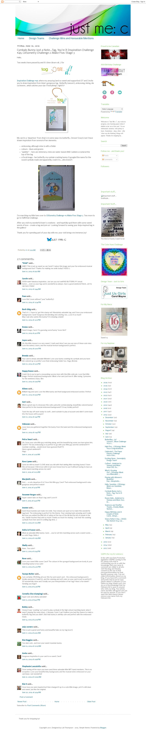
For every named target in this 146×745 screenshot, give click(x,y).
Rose (24, 559)
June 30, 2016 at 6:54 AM (31, 692)
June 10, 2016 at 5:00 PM (31, 349)
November (109, 421)
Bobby (25, 607)
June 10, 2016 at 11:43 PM (31, 432)
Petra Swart (27, 439)
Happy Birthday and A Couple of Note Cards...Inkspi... (113, 514)
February (108, 535)
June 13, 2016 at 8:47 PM (31, 600)
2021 (105, 399)
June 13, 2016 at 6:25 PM (31, 587)
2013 (105, 548)
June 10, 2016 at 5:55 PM (31, 382)
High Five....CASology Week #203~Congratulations (115, 447)
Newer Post (22, 702)
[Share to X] (45, 250)
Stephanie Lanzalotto (31, 666)
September (109, 427)
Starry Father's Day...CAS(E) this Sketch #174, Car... (115, 520)
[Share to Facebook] (48, 250)
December (109, 418)
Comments (108, 160)
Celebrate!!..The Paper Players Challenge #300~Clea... (113, 453)
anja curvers (27, 627)
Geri (24, 402)
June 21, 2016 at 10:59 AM (31, 677)
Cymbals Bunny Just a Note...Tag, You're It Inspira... (113, 493)
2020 (105, 402)
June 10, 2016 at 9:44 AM (31, 289)
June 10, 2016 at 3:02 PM (31, 320)
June (107, 437)
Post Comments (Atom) (36, 706)
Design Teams (36, 38)
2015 (105, 542)
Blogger (103, 728)
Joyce (24, 340)
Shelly (24, 545)
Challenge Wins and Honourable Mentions (71, 38)
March (108, 531)
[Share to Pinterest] (50, 250)
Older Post (91, 702)
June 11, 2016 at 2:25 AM (31, 455)
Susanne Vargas (29, 495)
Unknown (26, 424)
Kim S (24, 684)
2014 (105, 545)
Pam (24, 296)
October (108, 424)
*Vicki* (25, 263)
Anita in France (28, 530)
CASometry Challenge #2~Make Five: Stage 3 (64, 216)
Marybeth (26, 479)
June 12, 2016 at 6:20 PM (31, 567)
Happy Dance (28, 371)
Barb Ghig (26, 309)
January (108, 538)
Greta (24, 653)
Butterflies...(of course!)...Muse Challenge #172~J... (115, 441)
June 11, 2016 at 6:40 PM (31, 501)
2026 (105, 383)
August (108, 430)
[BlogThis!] (43, 250)
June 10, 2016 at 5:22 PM (31, 364)
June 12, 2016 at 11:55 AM (31, 538)
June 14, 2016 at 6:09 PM (31, 620)
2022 (105, 395)
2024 (105, 389)
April (107, 528)
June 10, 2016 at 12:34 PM (31, 302)
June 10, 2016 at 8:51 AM (31, 272)
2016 (105, 415)
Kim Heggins (27, 640)
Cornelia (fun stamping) (32, 594)
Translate (118, 112)
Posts (106, 156)
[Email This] (41, 250)
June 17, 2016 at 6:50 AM (31, 633)
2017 (105, 411)
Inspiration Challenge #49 (27, 81)
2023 (105, 392)
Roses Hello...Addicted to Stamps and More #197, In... (115, 500)
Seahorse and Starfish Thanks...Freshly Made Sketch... (114, 507)
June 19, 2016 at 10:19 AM (31, 646)
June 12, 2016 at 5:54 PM (31, 551)
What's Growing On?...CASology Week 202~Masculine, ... (114, 472)
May (107, 525)
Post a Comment (26, 697)
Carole (25, 279)
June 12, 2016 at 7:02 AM (31, 523)
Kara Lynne (27, 462)
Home (21, 38)
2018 (105, 408)
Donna (25, 327)
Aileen (25, 389)
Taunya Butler (28, 574)
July (107, 434)
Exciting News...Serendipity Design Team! (115, 459)
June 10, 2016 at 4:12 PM (31, 333)
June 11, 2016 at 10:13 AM (31, 472)
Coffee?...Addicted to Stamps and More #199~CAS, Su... (113, 465)
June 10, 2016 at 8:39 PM (31, 395)
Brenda (25, 356)
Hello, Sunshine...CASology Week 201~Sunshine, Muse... (115, 486)
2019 (105, 405)
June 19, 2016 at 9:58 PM (31, 659)
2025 (105, 386)
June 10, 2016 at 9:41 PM (31, 417)
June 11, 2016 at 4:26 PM (31, 488)
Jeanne (25, 508)
